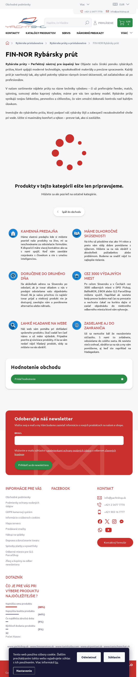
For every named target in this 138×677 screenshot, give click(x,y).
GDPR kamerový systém (19, 511)
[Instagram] (114, 521)
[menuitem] (14, 32)
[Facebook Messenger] (121, 521)
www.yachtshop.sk (17, 646)
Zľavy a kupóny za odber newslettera (19, 562)
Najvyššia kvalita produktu (20, 611)
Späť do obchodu (71, 211)
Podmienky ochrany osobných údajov (22, 504)
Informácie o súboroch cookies (23, 517)
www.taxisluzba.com (67, 646)
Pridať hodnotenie (25, 378)
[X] (107, 521)
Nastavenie (24, 671)
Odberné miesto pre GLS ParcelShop (19, 553)
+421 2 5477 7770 (114, 504)
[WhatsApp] (100, 529)
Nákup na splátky (15, 534)
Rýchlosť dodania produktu (20, 625)
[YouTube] (108, 529)
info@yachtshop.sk (115, 497)
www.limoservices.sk (42, 646)
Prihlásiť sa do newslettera (33, 465)
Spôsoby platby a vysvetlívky (22, 545)
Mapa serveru (13, 523)
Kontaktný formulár (115, 542)
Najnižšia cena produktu (19, 603)
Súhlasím (114, 657)
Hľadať (87, 22)
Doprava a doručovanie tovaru (22, 540)
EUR (121, 4)
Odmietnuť (88, 657)
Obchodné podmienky (18, 4)
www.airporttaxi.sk (91, 646)
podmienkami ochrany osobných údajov (69, 450)
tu (56, 662)
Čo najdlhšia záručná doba (20, 618)
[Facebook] (100, 521)
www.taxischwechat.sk (117, 646)
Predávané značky (16, 528)
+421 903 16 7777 (114, 511)
